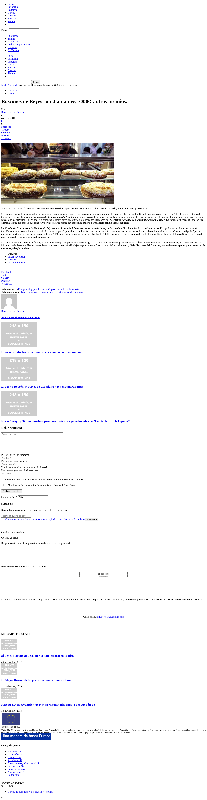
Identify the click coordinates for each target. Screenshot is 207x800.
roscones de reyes (17, 262)
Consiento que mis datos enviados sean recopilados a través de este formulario (45, 519)
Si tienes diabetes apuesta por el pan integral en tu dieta (38, 655)
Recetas (12, 15)
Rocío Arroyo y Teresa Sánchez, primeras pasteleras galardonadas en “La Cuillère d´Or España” (65, 421)
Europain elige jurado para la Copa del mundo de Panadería (48, 289)
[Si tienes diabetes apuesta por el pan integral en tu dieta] (9, 649)
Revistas (12, 18)
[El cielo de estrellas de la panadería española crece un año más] (19, 345)
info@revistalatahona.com (110, 616)
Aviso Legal (14, 41)
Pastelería (12, 9)
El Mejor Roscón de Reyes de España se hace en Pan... (37, 680)
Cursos (11, 12)
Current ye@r (9, 497)
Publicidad (13, 35)
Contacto (12, 47)
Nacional (12, 85)
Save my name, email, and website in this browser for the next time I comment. (45, 479)
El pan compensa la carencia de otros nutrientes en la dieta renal (51, 292)
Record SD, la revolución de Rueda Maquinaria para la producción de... (49, 704)
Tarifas (11, 38)
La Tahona (13, 50)
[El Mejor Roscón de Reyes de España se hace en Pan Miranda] (19, 380)
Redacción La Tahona (12, 112)
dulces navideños (16, 256)
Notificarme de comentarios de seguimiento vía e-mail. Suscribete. (41, 485)
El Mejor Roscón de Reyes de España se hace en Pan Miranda (42, 386)
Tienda (11, 21)
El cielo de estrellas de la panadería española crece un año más (42, 352)
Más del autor (32, 317)
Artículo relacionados (13, 317)
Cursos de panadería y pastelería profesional (30, 791)
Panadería (13, 6)
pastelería (12, 259)
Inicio (11, 4)
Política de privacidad (19, 44)
